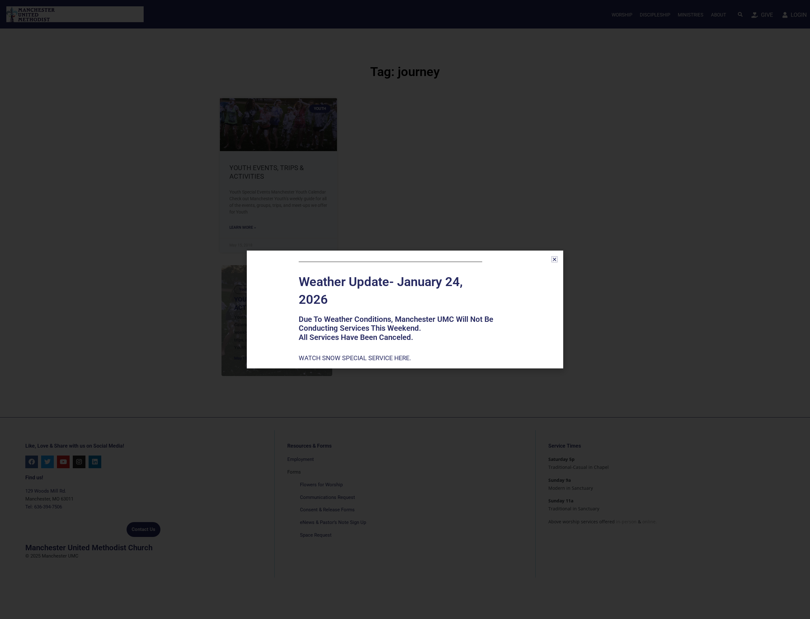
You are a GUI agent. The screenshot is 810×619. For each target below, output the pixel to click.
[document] (405, 309)
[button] (554, 259)
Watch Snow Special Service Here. (356, 358)
